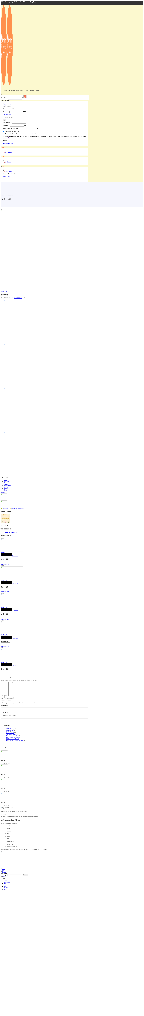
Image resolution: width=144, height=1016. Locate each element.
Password (6, 112)
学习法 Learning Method (12, 739)
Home (5, 90)
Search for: (6, 715)
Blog (27, 90)
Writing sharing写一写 (11, 736)
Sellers (22, 90)
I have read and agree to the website (20, 134)
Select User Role (8, 128)
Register (5, 140)
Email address (7, 122)
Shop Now (33, 2)
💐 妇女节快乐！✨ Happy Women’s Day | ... (12, 508)
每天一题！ (4, 492)
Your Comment (4, 695)
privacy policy (6, 138)
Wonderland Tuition (11, 734)
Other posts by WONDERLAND (9, 532)
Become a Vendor (8, 143)
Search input (4, 98)
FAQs (37, 90)
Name (2, 697)
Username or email (8, 109)
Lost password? (7, 114)
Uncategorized (10, 733)
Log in (4, 120)
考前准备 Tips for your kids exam (14, 740)
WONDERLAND (18, 298)
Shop (17, 90)
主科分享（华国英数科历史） (14, 737)
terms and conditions (29, 134)
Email (2, 698)
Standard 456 (9, 730)
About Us (32, 90)
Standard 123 (9, 195)
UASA (7, 731)
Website (3, 700)
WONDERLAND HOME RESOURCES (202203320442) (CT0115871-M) (28, 849)
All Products (11, 90)
